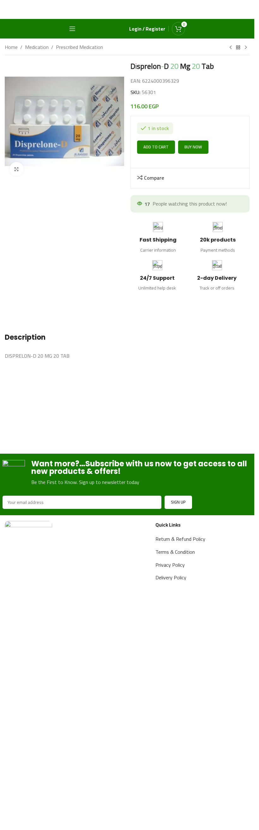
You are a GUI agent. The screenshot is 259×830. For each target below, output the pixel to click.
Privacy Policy (170, 565)
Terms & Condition (175, 552)
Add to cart (156, 177)
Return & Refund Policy (180, 539)
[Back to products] (238, 47)
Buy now (193, 177)
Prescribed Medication (79, 47)
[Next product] (246, 47)
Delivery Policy (170, 577)
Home (11, 47)
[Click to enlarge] (16, 169)
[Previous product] (230, 47)
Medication (37, 47)
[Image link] (28, 757)
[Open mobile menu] (72, 28)
